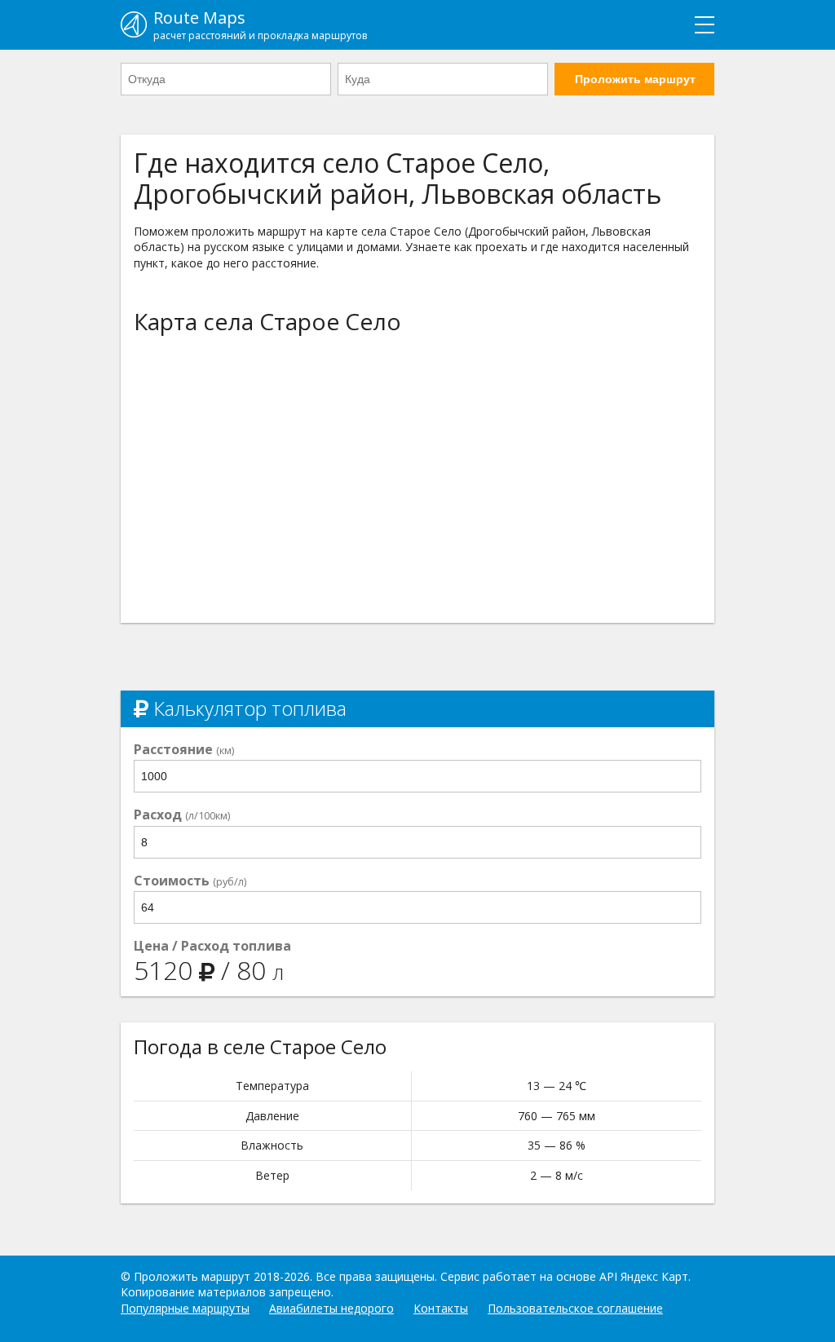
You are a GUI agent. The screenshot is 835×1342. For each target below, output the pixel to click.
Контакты (440, 1308)
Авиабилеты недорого (331, 1308)
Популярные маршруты (185, 1308)
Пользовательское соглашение (575, 1308)
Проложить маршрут (635, 79)
